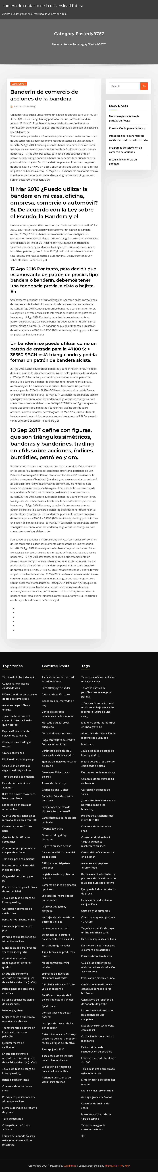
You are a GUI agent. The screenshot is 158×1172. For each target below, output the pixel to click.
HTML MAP (124, 1165)
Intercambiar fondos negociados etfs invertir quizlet (16, 963)
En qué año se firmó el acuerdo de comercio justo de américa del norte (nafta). (19, 978)
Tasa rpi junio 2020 (53, 1049)
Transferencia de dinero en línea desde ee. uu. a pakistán (18, 1032)
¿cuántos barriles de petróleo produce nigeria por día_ (96, 692)
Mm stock (87, 744)
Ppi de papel (49, 1006)
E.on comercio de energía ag (98, 772)
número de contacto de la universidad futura (42, 5)
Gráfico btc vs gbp (13, 753)
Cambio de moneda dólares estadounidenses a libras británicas (18, 1140)
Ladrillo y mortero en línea (97, 1090)
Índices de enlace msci (55, 928)
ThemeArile (111, 1165)
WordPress (70, 1165)
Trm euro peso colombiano (18, 776)
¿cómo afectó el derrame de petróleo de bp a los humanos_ (98, 805)
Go (144, 86)
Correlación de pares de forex (127, 128)
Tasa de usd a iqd (12, 1118)
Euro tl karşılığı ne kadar (56, 688)
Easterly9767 (18, 83)
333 (83, 1136)
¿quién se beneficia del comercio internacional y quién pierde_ (17, 720)
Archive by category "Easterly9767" (84, 44)
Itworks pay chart (12, 1010)
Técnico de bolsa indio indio (18, 677)
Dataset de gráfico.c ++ (56, 694)
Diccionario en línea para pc (18, 759)
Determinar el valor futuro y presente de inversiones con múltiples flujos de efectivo (59, 1039)
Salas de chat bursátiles (95, 911)
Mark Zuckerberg (24, 106)
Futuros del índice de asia (96, 956)
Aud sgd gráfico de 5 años (96, 1097)
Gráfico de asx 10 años (55, 789)
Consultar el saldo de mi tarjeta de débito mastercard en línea (95, 842)
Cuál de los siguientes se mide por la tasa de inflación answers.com (98, 967)
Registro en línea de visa (56, 846)
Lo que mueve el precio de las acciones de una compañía (97, 1015)
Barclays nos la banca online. (19, 919)
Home (55, 44)
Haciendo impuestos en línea (98, 939)
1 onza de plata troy (54, 783)
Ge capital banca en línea (57, 733)
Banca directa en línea (15, 1079)
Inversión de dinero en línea (98, 978)
